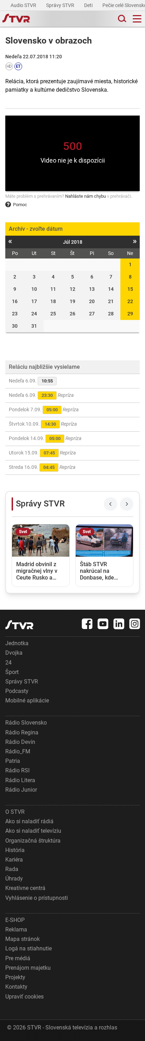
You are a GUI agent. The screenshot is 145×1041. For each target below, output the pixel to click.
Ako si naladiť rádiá (29, 821)
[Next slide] (126, 504)
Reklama (16, 929)
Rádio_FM (17, 751)
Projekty (15, 977)
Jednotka (17, 643)
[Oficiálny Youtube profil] (103, 624)
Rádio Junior (21, 789)
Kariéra (14, 859)
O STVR (15, 811)
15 (130, 289)
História (15, 850)
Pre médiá (17, 958)
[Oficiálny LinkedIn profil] (119, 624)
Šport (12, 672)
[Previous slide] (110, 504)
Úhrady (14, 878)
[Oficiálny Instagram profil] (135, 624)
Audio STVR (24, 5)
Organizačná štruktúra (33, 840)
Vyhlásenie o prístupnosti (36, 898)
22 (130, 301)
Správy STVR (60, 5)
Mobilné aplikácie (27, 700)
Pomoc (20, 204)
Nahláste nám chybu (85, 196)
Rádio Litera (20, 780)
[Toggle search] (121, 19)
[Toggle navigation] (137, 19)
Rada (11, 869)
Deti (89, 5)
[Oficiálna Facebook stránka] (87, 624)
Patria (12, 761)
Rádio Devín (20, 742)
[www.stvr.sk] (19, 624)
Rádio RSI (17, 770)
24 (8, 662)
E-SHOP (15, 920)
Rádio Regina (21, 732)
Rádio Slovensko (26, 722)
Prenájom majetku (28, 967)
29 (130, 313)
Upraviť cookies (24, 996)
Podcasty (17, 691)
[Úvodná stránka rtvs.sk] (16, 19)
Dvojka (14, 652)
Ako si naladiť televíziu (33, 830)
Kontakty (16, 986)
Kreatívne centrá (25, 888)
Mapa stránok (22, 939)
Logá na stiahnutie (28, 948)
